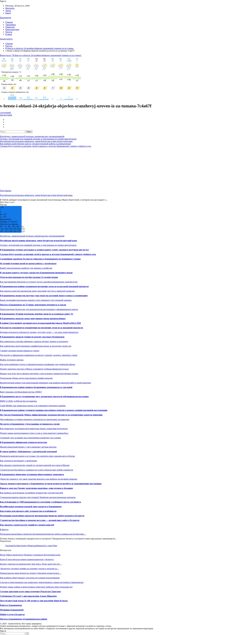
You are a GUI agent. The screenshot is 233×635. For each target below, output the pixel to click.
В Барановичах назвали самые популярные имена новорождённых (33, 318)
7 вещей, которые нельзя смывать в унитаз (19, 350)
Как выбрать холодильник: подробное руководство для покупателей (31, 493)
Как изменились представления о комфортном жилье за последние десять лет (35, 346)
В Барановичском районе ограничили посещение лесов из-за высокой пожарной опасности (44, 286)
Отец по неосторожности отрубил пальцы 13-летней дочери (29, 277)
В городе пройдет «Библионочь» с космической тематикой (28, 451)
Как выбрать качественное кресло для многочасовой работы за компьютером (35, 144)
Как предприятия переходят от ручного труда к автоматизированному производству (39, 282)
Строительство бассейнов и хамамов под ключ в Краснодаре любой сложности (36, 470)
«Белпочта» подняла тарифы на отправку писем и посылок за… (29, 568)
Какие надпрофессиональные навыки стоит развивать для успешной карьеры (35, 300)
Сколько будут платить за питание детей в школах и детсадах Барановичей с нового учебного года (45, 146)
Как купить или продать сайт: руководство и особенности (28, 511)
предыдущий (6, 115)
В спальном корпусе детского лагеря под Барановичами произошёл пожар (36, 273)
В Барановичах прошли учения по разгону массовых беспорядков (32, 337)
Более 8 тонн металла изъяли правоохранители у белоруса (27, 559)
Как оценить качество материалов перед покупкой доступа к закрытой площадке (37, 291)
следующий (5, 112)
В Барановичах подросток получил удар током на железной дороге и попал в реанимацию (44, 295)
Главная (9, 22)
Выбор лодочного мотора (11, 360)
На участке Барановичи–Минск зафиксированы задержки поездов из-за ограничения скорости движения (51, 415)
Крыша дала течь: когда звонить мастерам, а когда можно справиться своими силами (39, 373)
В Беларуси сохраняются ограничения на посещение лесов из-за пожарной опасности (41, 328)
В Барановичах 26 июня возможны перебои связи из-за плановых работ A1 (36, 314)
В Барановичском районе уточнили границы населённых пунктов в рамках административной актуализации (53, 410)
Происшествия (12, 29)
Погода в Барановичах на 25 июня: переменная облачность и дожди (33, 305)
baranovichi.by (6, 39)
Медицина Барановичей (11, 610)
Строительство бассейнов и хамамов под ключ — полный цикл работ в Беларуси (39, 520)
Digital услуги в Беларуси (12, 614)
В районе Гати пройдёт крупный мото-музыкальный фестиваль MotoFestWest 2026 (40, 323)
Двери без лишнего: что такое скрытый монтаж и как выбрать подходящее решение (38, 479)
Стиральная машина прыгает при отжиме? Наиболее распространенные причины (38, 497)
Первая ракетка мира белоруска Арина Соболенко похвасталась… (30, 573)
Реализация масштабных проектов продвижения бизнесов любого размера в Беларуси (42, 516)
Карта (8, 13)
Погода (8, 32)
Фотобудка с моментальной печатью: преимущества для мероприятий (32, 136)
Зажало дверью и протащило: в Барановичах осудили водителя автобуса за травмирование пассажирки (50, 483)
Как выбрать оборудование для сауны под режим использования (29, 578)
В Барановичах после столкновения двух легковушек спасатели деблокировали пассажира (44, 396)
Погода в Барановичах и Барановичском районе (23, 619)
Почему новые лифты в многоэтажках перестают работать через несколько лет (36, 587)
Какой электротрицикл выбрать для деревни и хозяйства (26, 268)
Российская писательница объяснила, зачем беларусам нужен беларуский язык (36, 141)
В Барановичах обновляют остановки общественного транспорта (32, 474)
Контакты (9, 8)
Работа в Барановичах (11, 605)
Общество (10, 27)
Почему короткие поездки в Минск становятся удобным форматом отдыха (34, 369)
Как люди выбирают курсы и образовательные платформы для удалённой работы (37, 364)
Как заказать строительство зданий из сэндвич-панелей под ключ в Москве (34, 465)
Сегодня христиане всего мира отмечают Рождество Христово (30, 591)
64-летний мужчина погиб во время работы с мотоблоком (28, 263)
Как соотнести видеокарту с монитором (18, 461)
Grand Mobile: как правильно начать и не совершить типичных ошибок (33, 405)
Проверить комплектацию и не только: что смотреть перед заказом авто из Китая (37, 456)
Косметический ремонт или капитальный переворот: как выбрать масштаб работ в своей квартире (45, 383)
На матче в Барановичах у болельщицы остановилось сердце (30, 424)
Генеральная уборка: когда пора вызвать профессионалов (26, 378)
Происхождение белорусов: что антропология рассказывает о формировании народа (39, 309)
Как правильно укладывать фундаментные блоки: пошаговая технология (33, 428)
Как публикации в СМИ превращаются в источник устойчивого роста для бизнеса (40, 502)
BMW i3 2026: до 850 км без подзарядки (18, 401)
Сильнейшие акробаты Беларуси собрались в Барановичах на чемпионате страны (40, 259)
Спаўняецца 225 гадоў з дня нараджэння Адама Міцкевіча (28, 596)
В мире (8, 34)
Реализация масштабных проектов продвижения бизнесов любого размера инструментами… (43, 534)
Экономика (10, 24)
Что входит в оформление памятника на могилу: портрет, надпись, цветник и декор (38, 355)
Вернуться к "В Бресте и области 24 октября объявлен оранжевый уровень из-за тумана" (41, 55)
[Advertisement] (81, 168)
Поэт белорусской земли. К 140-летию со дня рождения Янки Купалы (34, 601)
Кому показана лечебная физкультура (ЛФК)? (21, 392)
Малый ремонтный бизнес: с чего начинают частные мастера (28, 447)
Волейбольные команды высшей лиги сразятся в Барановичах (31, 506)
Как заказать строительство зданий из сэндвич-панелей (27, 525)
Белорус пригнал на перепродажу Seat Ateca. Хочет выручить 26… (30, 564)
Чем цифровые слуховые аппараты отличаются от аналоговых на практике (34, 419)
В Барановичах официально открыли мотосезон (23, 442)
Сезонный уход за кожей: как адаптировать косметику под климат (30, 438)
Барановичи (5, 17)
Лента (8, 10)
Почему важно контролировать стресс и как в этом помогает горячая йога (34, 433)
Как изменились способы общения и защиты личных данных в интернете (34, 341)
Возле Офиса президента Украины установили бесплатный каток (30, 555)
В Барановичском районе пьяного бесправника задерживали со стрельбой (36, 387)
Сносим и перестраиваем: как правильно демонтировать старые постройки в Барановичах (41, 582)
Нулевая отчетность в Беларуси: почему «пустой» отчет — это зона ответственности (39, 332)
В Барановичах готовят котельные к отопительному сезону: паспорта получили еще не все (44, 250)
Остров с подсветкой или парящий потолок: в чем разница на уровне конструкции (38, 139)
